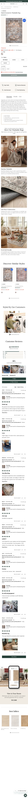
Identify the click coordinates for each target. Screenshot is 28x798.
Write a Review (16, 382)
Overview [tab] (9, 96)
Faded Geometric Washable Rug (6, 8)
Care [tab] (20, 96)
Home (2, 6)
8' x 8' (8, 68)
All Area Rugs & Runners (8, 6)
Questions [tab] (12, 375)
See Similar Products (19, 72)
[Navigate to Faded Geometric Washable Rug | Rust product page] (8, 275)
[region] (14, 369)
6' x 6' (3, 68)
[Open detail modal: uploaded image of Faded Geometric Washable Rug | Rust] (14, 322)
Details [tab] (15, 96)
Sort (15, 387)
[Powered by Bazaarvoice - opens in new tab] (14, 334)
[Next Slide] (25, 369)
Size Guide (25, 66)
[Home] (14, 3)
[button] (4, 15)
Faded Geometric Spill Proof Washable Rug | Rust (15, 398)
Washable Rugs (15, 6)
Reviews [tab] (5, 375)
